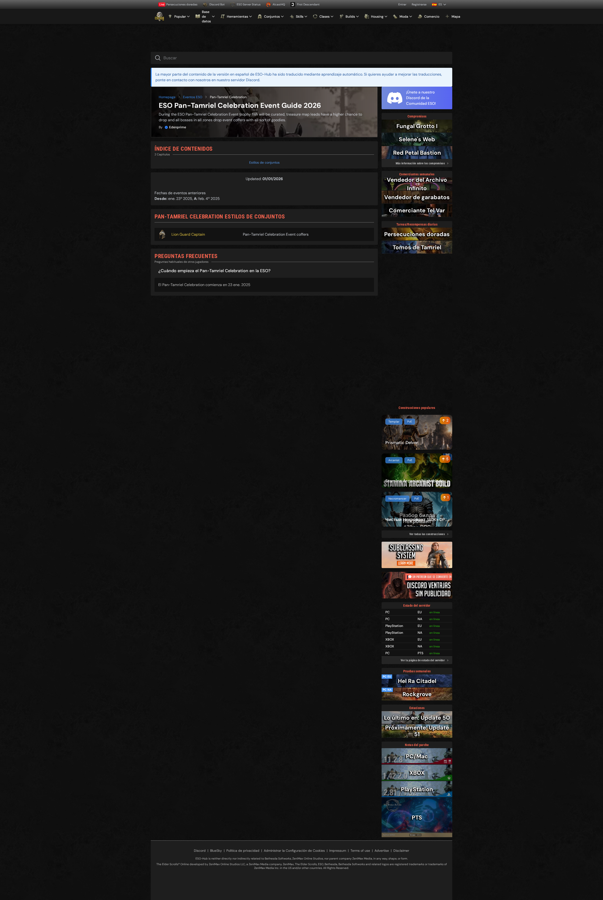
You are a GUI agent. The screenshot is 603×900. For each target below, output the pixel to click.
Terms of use (360, 850)
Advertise (382, 850)
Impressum (337, 850)
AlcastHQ (279, 4)
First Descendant (308, 4)
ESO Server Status (249, 4)
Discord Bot (217, 4)
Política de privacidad (242, 850)
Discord (200, 850)
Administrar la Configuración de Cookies (294, 850)
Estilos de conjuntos (264, 162)
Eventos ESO (192, 97)
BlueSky (216, 850)
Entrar (402, 4)
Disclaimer (401, 850)
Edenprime (177, 127)
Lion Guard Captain (188, 234)
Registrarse (419, 4)
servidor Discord (245, 79)
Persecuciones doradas (178, 4)
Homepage (167, 97)
